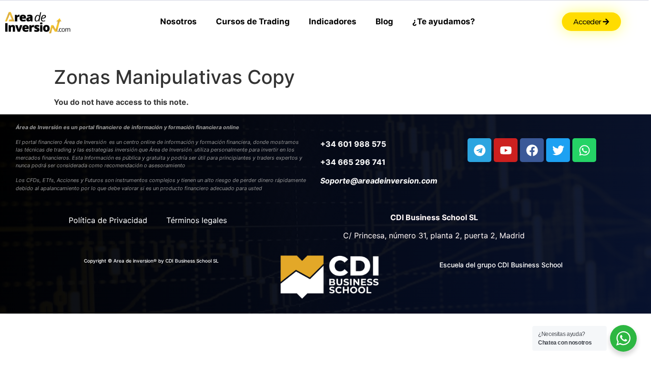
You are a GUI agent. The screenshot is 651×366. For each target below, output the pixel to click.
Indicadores (332, 21)
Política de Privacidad (108, 220)
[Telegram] (479, 150)
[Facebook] (532, 150)
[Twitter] (558, 150)
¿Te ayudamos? (443, 21)
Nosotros (178, 21)
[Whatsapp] (584, 150)
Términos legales (196, 220)
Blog (384, 21)
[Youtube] (506, 150)
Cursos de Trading (253, 21)
